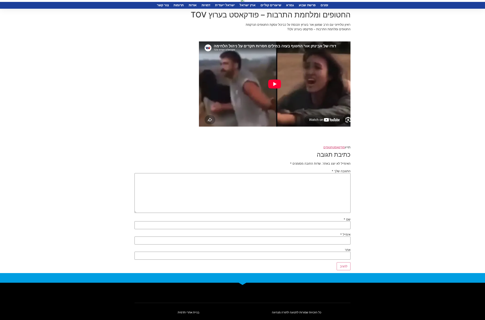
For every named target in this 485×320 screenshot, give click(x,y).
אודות (193, 5)
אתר (347, 249)
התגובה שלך (341, 171)
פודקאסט (339, 147)
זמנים (324, 5)
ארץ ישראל (247, 5)
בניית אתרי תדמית (188, 312)
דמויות (206, 5)
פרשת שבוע (307, 5)
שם (347, 219)
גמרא (290, 5)
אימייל (345, 234)
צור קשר (163, 5)
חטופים (328, 147)
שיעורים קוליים (270, 5)
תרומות (179, 5)
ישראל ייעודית (225, 5)
